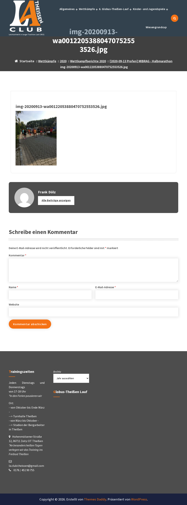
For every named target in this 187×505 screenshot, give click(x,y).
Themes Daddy (95, 499)
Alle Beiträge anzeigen (56, 200)
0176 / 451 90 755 (23, 470)
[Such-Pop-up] (174, 18)
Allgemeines (67, 9)
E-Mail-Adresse (105, 287)
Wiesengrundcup (156, 27)
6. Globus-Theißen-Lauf (114, 9)
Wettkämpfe (87, 9)
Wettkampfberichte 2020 (88, 61)
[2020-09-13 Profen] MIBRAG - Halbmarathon (141, 61)
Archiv (57, 371)
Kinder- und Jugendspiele (149, 9)
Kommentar (17, 255)
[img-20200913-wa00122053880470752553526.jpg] (93, 138)
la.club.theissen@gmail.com (26, 465)
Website (14, 304)
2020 (63, 61)
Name (13, 287)
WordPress (139, 499)
